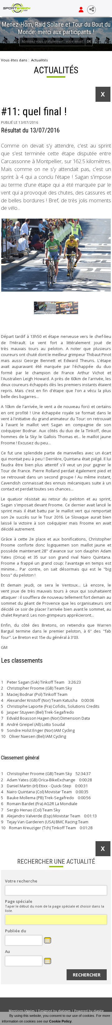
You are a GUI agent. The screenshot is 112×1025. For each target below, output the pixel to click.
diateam (64, 1011)
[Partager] (91, 10)
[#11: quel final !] (56, 255)
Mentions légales (22, 1011)
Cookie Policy (60, 1021)
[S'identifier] (81, 9)
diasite (98, 1011)
